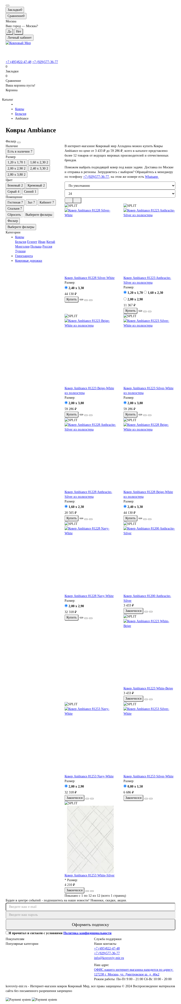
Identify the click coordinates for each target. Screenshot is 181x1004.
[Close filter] (19, 142)
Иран (41, 242)
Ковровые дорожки (28, 260)
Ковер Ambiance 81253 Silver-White (148, 776)
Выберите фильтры (38, 214)
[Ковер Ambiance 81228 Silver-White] (90, 242)
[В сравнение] (91, 300)
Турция (20, 251)
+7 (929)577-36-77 (45, 62)
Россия (47, 246)
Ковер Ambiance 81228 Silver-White (90, 278)
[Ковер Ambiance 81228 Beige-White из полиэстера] (149, 456)
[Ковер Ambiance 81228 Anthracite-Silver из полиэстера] (90, 456)
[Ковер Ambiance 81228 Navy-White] (90, 560)
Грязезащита (24, 256)
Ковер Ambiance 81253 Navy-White (89, 776)
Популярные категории (22, 944)
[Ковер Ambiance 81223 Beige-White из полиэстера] (90, 352)
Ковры (19, 109)
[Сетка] (69, 200)
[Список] (77, 200)
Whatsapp (152, 176)
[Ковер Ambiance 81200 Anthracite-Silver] (149, 560)
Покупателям (15, 939)
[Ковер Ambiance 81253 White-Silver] (90, 839)
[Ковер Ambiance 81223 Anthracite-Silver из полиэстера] (149, 242)
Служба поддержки (108, 939)
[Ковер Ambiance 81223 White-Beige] (149, 652)
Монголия (22, 246)
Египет (32, 242)
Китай (50, 242)
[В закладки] (86, 300)
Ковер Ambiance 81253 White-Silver (90, 875)
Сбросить (14, 214)
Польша (35, 246)
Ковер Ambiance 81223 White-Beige (148, 688)
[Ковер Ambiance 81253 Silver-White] (149, 740)
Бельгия (20, 114)
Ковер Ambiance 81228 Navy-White (89, 596)
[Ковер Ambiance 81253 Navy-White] (90, 740)
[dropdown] (7, 5)
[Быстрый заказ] (81, 299)
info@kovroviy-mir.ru (109, 958)
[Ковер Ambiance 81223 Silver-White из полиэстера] (149, 352)
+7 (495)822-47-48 (18, 62)
